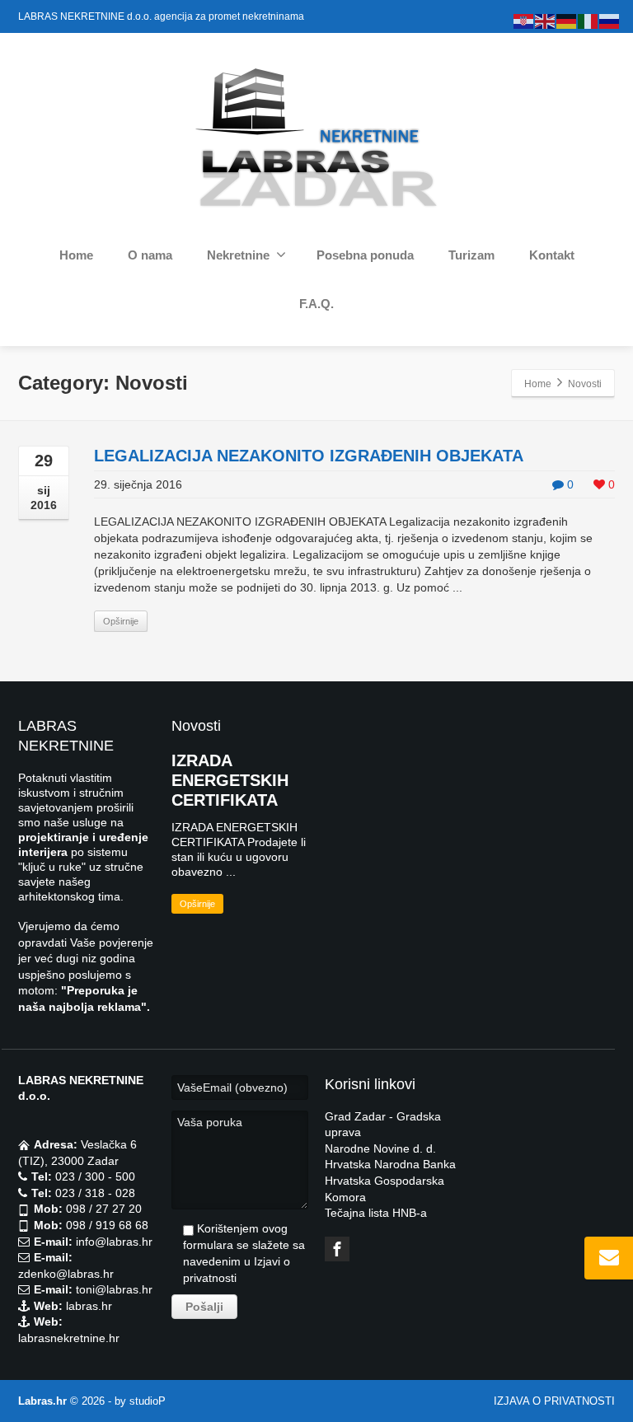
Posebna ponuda (365, 255)
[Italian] (588, 20)
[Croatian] (524, 20)
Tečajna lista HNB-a (376, 1212)
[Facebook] (337, 1249)
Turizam (471, 255)
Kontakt (551, 255)
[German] (567, 20)
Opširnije (120, 621)
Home (76, 255)
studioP (147, 1401)
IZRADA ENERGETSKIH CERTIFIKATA (229, 780)
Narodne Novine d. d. (380, 1148)
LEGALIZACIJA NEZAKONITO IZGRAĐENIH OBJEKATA (308, 456)
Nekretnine (238, 255)
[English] (545, 20)
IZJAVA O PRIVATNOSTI (554, 1401)
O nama (150, 255)
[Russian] (610, 20)
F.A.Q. (316, 304)
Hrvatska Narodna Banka (390, 1164)
